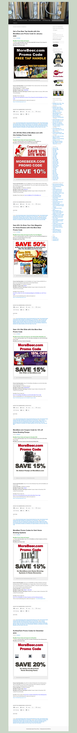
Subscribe (55, 45)
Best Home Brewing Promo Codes (35, 20)
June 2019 (54, 169)
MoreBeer (14, 127)
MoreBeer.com (23, 123)
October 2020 (55, 153)
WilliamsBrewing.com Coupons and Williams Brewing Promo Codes (57, 231)
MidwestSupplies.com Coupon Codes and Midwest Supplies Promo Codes (58, 212)
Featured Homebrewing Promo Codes (32, 122)
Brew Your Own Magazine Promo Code (31, 320)
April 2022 (54, 150)
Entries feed (55, 237)
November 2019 (55, 163)
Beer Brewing (45, 123)
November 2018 (55, 178)
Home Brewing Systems (34, 622)
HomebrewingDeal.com (40, 598)
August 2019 (55, 167)
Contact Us (15, 23)
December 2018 (55, 177)
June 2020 (54, 155)
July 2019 (54, 168)
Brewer (20, 124)
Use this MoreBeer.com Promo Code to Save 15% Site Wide (58, 130)
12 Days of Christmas (38, 719)
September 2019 (56, 165)
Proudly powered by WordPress (45, 728)
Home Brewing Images (47, 20)
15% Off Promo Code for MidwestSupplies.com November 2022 (57, 113)
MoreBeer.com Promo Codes (36, 127)
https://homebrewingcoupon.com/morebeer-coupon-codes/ (24, 397)
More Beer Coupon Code (35, 126)
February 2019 (55, 174)
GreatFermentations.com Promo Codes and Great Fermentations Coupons (57, 190)
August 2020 (55, 154)
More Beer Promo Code (44, 126)
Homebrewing (15, 126)
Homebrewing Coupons (17, 123)
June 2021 (54, 151)
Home (14, 20)
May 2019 (54, 170)
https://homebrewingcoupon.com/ (19, 101)
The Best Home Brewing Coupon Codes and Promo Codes (58, 227)
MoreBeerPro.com (30, 123)
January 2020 (28, 126)
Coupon (26, 124)
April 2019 (54, 172)
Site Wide (43, 219)
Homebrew (45, 124)
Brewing (23, 124)
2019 (42, 216)
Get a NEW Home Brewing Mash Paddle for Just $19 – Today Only (58, 142)
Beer (42, 123)
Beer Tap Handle (16, 124)
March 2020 (55, 158)
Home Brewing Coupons (44, 122)
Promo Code (43, 127)
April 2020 (54, 156)
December (30, 124)
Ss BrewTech (35, 123)
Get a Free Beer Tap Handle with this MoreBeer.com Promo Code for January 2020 (27, 33)
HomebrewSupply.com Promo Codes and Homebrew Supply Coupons (58, 205)
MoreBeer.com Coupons (26, 127)
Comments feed (56, 239)
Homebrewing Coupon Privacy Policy (32, 728)
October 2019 (55, 164)
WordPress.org (55, 240)
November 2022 (55, 149)
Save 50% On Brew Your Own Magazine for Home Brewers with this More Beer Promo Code (27, 227)
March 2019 (55, 173)
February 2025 (55, 148)
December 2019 (55, 162)
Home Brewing (40, 124)
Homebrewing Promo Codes (22, 20)
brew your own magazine (20, 320)
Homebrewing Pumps (21, 126)
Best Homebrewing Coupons (21, 122)
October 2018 (55, 179)
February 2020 (55, 159)
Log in (54, 236)
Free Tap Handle (35, 124)
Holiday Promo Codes (33, 217)
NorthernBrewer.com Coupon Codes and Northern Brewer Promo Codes (58, 221)
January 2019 (55, 175)
